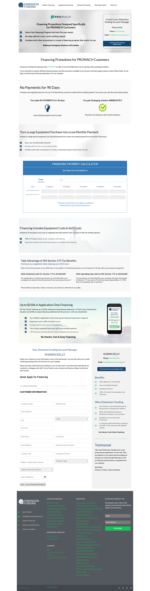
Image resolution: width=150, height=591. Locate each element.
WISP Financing (52, 527)
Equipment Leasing (82, 524)
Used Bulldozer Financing (84, 512)
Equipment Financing (65, 5)
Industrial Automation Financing (57, 509)
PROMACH (51, 67)
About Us (113, 5)
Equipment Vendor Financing (56, 506)
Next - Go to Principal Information (33, 484)
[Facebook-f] (131, 588)
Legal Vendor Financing (54, 512)
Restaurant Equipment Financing (86, 554)
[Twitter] (127, 588)
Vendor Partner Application (55, 521)
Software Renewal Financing (85, 566)
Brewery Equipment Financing (85, 503)
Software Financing (84, 5)
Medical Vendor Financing (55, 515)
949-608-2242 (119, 31)
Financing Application (83, 575)
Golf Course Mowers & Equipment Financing (89, 527)
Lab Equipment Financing (84, 539)
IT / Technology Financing (84, 533)
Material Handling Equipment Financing (88, 545)
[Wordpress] (119, 588)
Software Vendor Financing (55, 518)
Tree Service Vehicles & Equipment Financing (89, 569)
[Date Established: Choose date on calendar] (45, 477)
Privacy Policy (52, 587)
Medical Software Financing (84, 551)
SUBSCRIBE (118, 528)
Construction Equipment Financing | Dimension (89, 509)
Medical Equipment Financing (85, 548)
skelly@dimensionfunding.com (119, 35)
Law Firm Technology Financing (86, 542)
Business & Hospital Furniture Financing (88, 530)
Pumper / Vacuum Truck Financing (87, 518)
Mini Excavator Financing (84, 515)
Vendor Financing (48, 5)
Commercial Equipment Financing (86, 506)
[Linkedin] (123, 588)
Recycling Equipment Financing (86, 557)
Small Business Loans (82, 560)
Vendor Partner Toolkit (54, 524)
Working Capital (100, 5)
